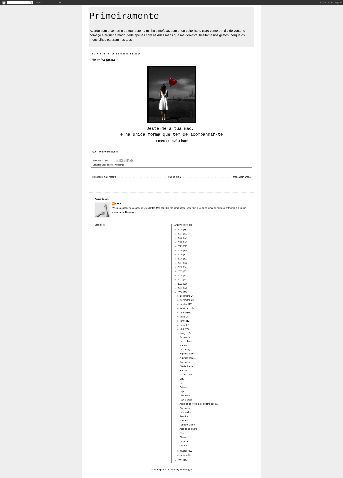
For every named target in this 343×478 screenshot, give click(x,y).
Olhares (183, 445)
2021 (180, 246)
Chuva (183, 437)
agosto (183, 312)
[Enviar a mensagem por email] (118, 160)
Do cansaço (185, 349)
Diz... (182, 379)
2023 (180, 238)
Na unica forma (187, 374)
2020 (180, 250)
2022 (180, 242)
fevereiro (184, 451)
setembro (185, 308)
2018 (180, 258)
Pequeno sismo (187, 425)
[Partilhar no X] (124, 160)
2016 (180, 267)
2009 (180, 460)
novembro (185, 300)
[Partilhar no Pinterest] (131, 160)
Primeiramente (124, 16)
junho (183, 321)
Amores (183, 370)
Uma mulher (186, 412)
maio (182, 325)
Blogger (188, 469)
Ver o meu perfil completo (124, 212)
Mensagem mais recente (104, 177)
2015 (180, 271)
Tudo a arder (186, 400)
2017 (180, 263)
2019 (180, 254)
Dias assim (185, 362)
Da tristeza (185, 337)
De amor (184, 441)
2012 (180, 284)
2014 (180, 275)
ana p (118, 203)
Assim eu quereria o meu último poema (199, 404)
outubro (184, 304)
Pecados (184, 416)
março (183, 333)
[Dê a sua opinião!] (121, 160)
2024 (180, 233)
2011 (180, 288)
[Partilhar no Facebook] (128, 160)
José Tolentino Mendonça (113, 165)
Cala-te (183, 387)
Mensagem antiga (242, 177)
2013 (180, 279)
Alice (182, 433)
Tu (181, 383)
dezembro (185, 296)
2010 (180, 292)
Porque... (184, 345)
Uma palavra (186, 341)
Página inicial (174, 177)
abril (182, 329)
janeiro (183, 455)
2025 (180, 229)
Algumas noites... (188, 353)
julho (182, 317)
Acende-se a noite (188, 429)
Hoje (182, 391)
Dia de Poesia (186, 366)
